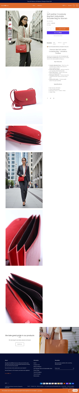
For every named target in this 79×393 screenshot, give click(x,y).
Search (35, 363)
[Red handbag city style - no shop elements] (10, 18)
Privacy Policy (36, 370)
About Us (40, 5)
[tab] (50, 43)
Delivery (60, 42)
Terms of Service (37, 374)
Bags (48, 12)
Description (49, 42)
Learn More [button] (39, 390)
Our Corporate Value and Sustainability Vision (43, 368)
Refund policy (36, 376)
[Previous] (10, 13)
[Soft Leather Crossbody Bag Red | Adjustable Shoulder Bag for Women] (10, 24)
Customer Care (37, 364)
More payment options (58, 35)
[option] (10, 18)
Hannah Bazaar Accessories (13, 386)
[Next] (10, 41)
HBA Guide (54, 43)
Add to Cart (62, 28)
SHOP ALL (19, 344)
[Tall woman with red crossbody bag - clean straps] (10, 34)
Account (70, 5)
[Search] (73, 5)
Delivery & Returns (37, 366)
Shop (34, 5)
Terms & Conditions (38, 372)
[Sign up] (73, 368)
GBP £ (64, 5)
